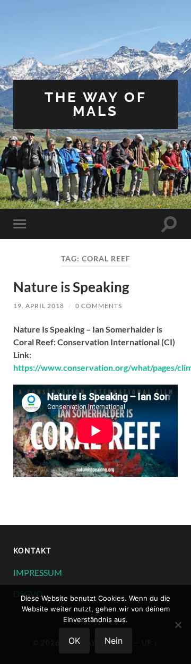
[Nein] (177, 624)
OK (74, 640)
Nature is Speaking (71, 286)
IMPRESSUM (37, 572)
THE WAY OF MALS (96, 104)
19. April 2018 (38, 306)
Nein (114, 640)
